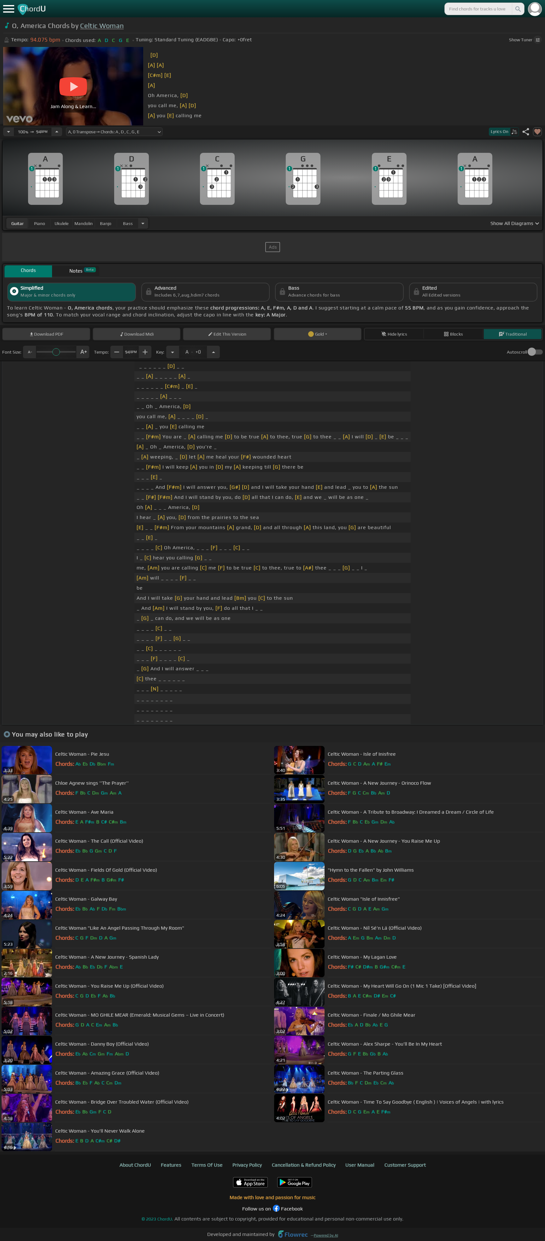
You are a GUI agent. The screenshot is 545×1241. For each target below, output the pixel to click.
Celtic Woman (102, 26)
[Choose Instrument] (143, 223)
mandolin (83, 223)
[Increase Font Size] (83, 352)
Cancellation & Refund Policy (304, 1165)
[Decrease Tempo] (8, 131)
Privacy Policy (247, 1165)
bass (128, 223)
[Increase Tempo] (56, 131)
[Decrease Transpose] (172, 352)
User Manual (359, 1165)
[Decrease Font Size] (29, 352)
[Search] (517, 9)
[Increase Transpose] (213, 352)
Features (171, 1165)
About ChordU (135, 1165)
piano (39, 223)
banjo (105, 223)
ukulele (61, 223)
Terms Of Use (207, 1165)
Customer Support (405, 1165)
